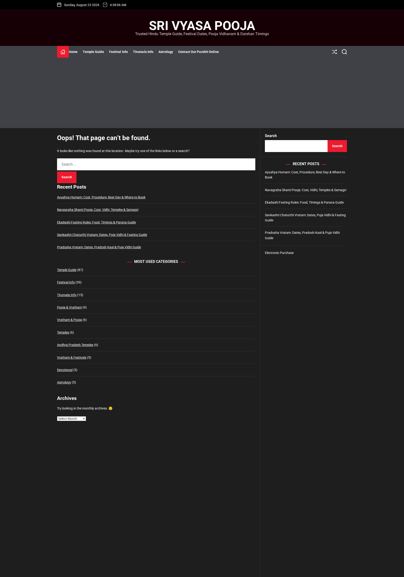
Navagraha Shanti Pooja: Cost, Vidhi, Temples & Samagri (97, 210)
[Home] (63, 52)
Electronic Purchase (279, 253)
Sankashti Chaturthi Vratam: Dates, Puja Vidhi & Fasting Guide (102, 235)
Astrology (166, 52)
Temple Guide (93, 52)
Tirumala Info (143, 52)
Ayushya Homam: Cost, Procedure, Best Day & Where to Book (101, 197)
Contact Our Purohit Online (198, 52)
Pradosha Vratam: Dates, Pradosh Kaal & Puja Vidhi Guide (99, 247)
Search (271, 136)
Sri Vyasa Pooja (202, 25)
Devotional (64, 370)
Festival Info (118, 52)
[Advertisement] (202, 93)
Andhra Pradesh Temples (75, 345)
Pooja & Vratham (69, 307)
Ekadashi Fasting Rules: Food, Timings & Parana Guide (96, 222)
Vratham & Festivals (71, 357)
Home (73, 52)
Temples (63, 332)
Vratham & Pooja (69, 320)
